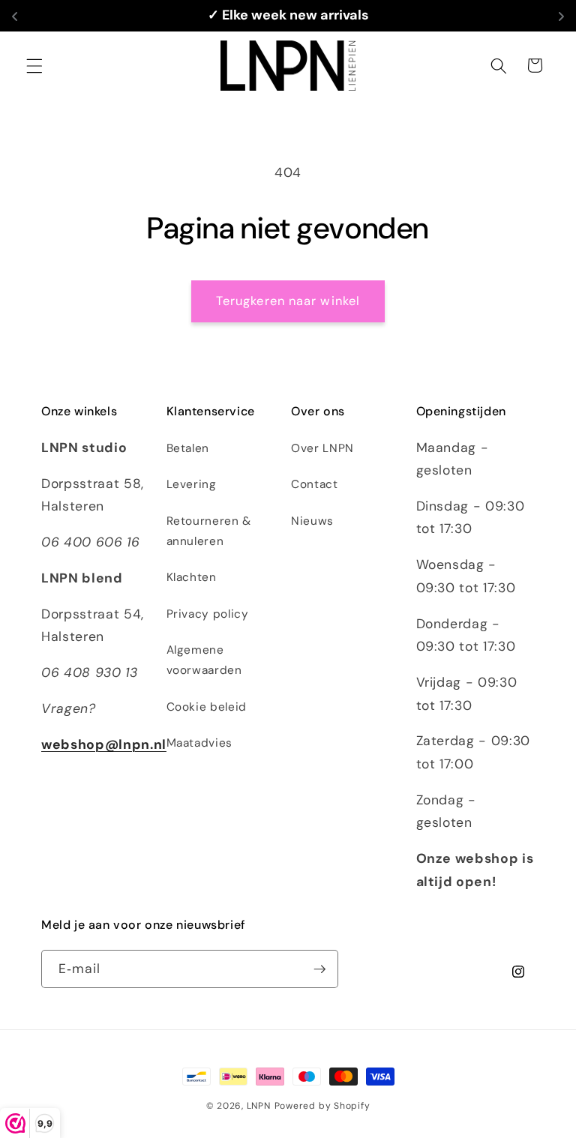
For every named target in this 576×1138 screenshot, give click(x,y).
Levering (191, 484)
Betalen (188, 448)
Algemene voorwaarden (204, 660)
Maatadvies (199, 742)
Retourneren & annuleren (209, 531)
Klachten (191, 577)
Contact (314, 484)
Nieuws (312, 521)
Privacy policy (207, 613)
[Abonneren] (320, 969)
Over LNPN (322, 448)
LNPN (259, 1106)
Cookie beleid (207, 706)
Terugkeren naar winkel (288, 301)
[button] (34, 65)
